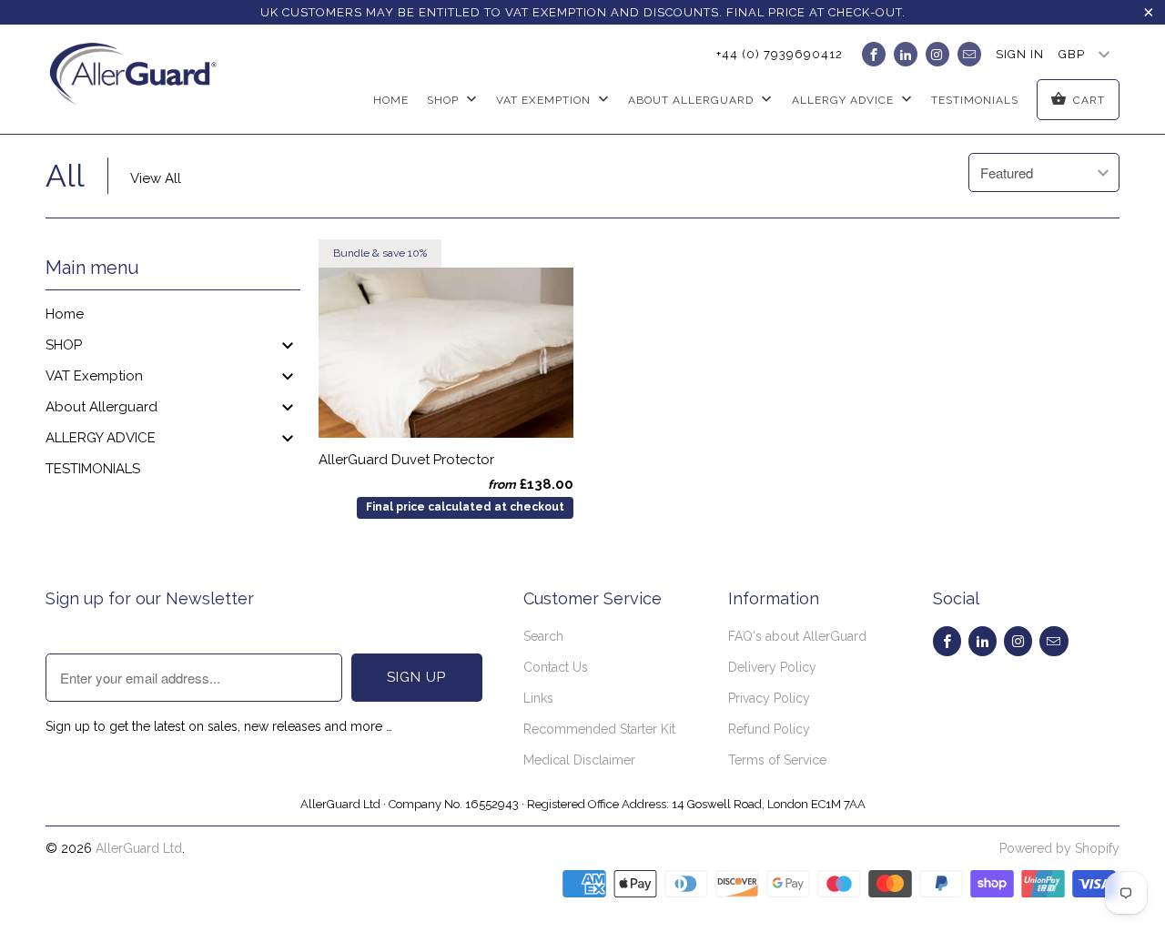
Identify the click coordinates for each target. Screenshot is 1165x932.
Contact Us (555, 667)
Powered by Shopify (1059, 848)
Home (391, 100)
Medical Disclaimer (579, 760)
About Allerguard (101, 407)
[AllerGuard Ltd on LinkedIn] (905, 54)
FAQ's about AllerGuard (797, 636)
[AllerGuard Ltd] (139, 78)
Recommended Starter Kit (599, 729)
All (65, 175)
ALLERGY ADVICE (101, 438)
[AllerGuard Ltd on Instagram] (937, 54)
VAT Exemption (545, 100)
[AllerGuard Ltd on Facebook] (874, 54)
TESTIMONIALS (974, 100)
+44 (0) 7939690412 (779, 54)
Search (543, 636)
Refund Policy (769, 729)
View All (155, 178)
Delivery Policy (772, 667)
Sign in (1020, 54)
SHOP (444, 100)
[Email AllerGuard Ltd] (969, 54)
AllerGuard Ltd (139, 848)
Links (538, 698)
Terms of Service (777, 760)
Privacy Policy (769, 698)
